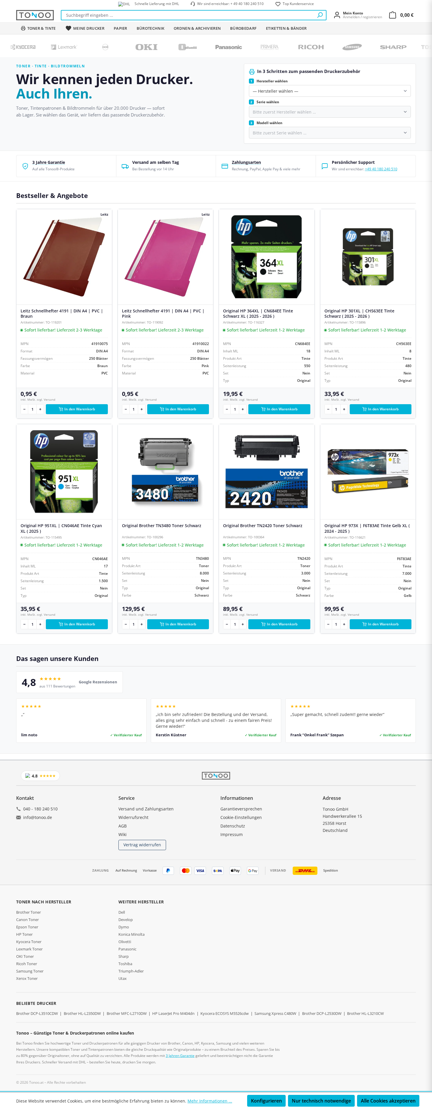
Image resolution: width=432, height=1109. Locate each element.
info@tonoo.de (37, 817)
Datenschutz (232, 826)
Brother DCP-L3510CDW (37, 1013)
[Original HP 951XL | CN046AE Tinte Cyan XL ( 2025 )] (64, 472)
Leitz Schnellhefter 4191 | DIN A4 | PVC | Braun (62, 313)
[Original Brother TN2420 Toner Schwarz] (266, 472)
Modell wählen (266, 122)
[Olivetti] (159, 47)
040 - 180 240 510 (40, 809)
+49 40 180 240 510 (381, 168)
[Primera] (241, 47)
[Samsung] (324, 47)
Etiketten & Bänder (286, 28)
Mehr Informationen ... (209, 1101)
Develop (125, 919)
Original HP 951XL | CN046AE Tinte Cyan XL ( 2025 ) (61, 528)
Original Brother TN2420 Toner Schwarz (262, 525)
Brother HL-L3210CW (365, 1013)
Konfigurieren (266, 1101)
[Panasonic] (200, 47)
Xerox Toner (27, 978)
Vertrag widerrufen (142, 844)
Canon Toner (27, 919)
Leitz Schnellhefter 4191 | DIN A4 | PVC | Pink (163, 313)
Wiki (122, 834)
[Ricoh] (282, 47)
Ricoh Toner (26, 963)
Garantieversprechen (241, 809)
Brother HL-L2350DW (82, 1013)
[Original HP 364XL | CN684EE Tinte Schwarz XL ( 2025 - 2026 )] (266, 257)
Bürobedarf (243, 28)
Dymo (123, 927)
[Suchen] (320, 15)
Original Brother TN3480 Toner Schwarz (161, 525)
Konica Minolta (131, 934)
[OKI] (118, 47)
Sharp (123, 956)
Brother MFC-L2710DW (127, 1013)
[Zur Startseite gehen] (35, 15)
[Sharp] (365, 47)
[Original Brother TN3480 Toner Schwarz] (165, 472)
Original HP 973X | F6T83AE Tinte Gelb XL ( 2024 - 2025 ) (367, 528)
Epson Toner (27, 927)
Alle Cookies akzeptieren (388, 1101)
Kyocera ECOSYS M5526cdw (224, 1013)
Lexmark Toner (29, 949)
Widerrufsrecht (133, 817)
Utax (122, 978)
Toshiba (125, 963)
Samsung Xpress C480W (275, 1013)
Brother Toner (28, 912)
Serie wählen (264, 101)
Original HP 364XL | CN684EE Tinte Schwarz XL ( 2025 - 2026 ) (258, 313)
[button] (66, 166)
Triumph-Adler (131, 971)
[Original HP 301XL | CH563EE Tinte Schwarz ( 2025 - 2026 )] (368, 257)
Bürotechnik (150, 28)
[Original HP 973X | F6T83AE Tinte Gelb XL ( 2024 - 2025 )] (368, 472)
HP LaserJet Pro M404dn (173, 1013)
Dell (121, 912)
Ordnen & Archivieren (197, 28)
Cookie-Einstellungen (241, 817)
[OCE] (77, 47)
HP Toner (24, 934)
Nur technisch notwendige (321, 1101)
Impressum (231, 834)
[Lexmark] (36, 47)
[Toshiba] (406, 47)
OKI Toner (25, 956)
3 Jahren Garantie (180, 1055)
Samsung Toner (29, 971)
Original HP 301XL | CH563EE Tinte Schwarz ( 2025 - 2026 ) (359, 313)
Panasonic (127, 949)
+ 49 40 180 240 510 (247, 3)
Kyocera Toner (28, 941)
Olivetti (124, 941)
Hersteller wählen (269, 81)
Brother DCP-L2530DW (321, 1013)
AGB (122, 826)
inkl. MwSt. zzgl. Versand (38, 399)
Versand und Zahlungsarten (146, 809)
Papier (120, 28)
